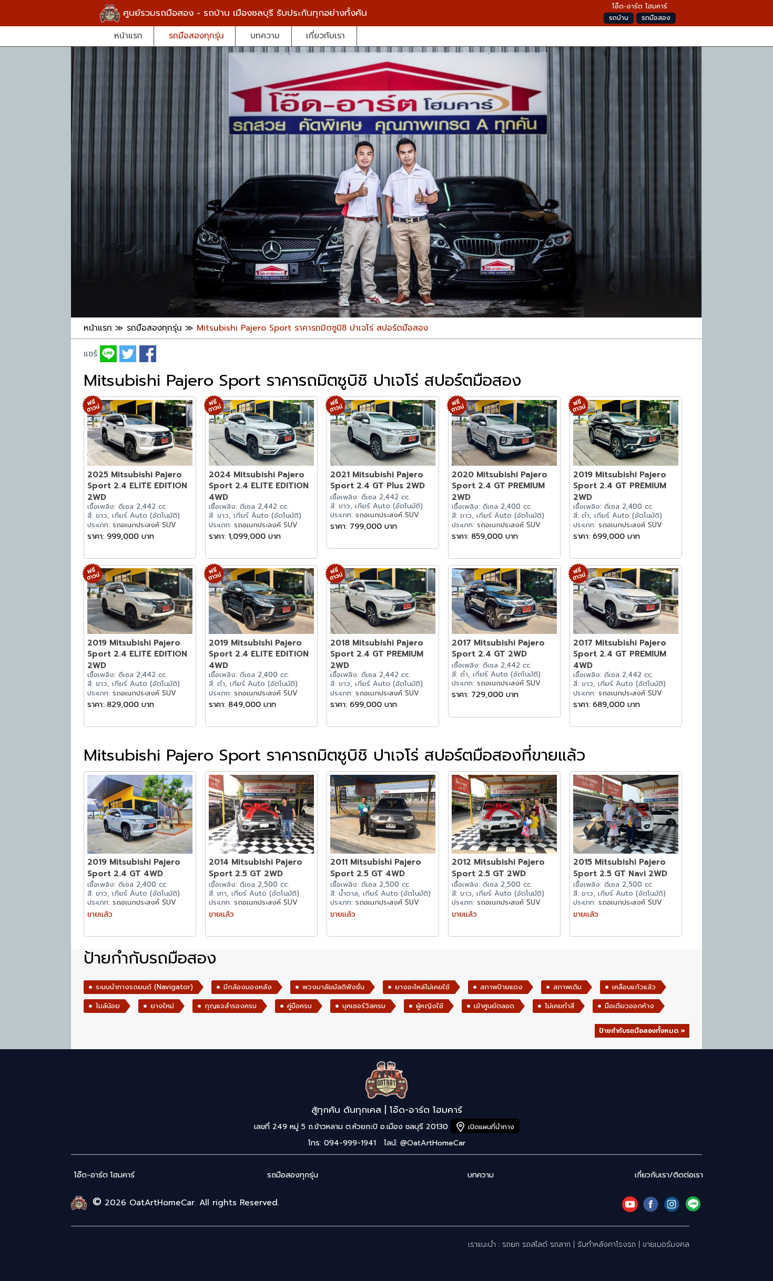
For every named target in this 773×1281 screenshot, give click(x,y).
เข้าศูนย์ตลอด (494, 1006)
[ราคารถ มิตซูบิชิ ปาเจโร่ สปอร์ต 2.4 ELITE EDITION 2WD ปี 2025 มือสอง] (139, 434)
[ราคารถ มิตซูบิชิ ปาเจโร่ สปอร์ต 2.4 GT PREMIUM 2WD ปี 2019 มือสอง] (625, 434)
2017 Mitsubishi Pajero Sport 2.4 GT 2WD (498, 648)
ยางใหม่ (162, 1006)
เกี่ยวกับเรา (325, 35)
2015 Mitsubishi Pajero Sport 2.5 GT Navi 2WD (620, 867)
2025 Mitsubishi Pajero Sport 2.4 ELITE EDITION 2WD (137, 485)
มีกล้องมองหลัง (247, 987)
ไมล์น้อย (108, 1006)
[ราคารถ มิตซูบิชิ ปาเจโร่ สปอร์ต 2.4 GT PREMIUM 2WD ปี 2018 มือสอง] (382, 602)
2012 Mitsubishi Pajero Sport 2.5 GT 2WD (498, 867)
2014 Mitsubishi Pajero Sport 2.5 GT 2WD (255, 867)
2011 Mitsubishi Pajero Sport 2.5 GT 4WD (375, 867)
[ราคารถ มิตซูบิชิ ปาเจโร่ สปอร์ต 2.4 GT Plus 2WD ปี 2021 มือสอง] (382, 434)
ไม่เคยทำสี (559, 1006)
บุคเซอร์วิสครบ (363, 1006)
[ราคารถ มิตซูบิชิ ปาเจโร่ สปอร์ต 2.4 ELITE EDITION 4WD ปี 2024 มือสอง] (261, 434)
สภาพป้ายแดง (501, 987)
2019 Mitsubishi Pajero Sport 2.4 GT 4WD (133, 867)
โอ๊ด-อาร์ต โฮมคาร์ (104, 1175)
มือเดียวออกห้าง (629, 1006)
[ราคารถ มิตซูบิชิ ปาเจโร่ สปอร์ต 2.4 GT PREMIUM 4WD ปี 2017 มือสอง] (625, 602)
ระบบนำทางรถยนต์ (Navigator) (144, 987)
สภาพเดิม (567, 987)
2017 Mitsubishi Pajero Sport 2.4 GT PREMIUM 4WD (619, 654)
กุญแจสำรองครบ (231, 1006)
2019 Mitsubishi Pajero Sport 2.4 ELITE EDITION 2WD (137, 654)
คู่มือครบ (299, 1006)
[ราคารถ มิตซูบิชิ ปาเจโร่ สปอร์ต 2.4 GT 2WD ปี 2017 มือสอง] (504, 602)
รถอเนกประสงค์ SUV (144, 525)
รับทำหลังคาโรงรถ (606, 1244)
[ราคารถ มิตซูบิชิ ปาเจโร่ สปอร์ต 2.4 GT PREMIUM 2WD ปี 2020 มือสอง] (504, 434)
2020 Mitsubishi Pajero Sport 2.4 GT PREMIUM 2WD (499, 485)
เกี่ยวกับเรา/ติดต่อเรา (669, 1175)
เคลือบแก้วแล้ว (634, 987)
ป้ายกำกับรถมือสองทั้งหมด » (642, 1031)
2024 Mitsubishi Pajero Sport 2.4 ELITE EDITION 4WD (259, 485)
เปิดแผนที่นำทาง (491, 1127)
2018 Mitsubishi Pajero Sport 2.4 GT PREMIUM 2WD (376, 654)
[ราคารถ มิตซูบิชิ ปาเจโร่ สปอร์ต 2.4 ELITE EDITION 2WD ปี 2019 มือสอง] (139, 602)
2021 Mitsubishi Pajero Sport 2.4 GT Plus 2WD (377, 480)
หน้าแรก (128, 35)
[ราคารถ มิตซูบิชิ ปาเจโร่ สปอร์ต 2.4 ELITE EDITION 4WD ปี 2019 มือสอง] (261, 602)
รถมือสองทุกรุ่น (196, 35)
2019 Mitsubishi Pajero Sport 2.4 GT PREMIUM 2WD (619, 485)
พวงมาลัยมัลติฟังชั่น (333, 987)
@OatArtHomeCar (432, 1143)
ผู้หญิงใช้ (429, 1006)
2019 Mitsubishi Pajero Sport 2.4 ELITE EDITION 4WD (259, 654)
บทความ (265, 35)
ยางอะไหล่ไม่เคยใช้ (422, 987)
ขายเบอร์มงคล (666, 1244)
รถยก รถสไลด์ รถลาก (536, 1244)
